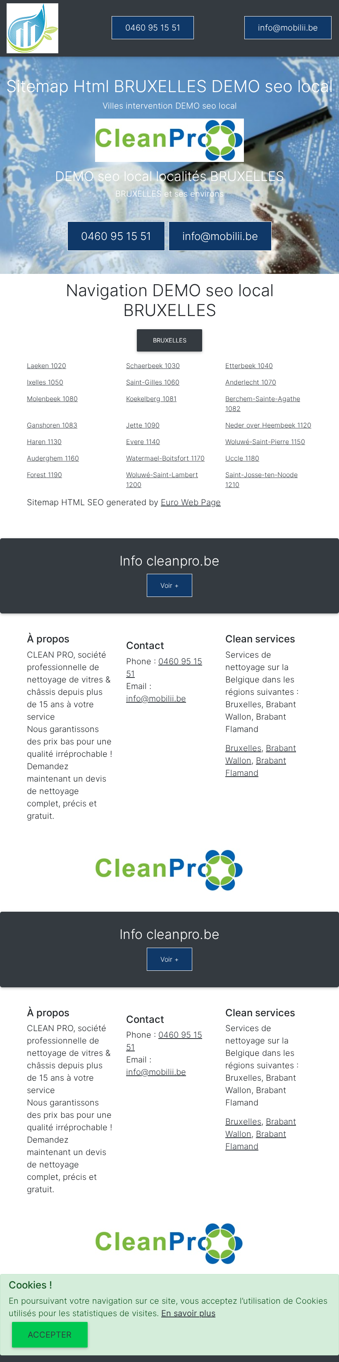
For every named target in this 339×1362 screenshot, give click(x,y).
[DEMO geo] (32, 28)
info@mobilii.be (288, 28)
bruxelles (169, 340)
